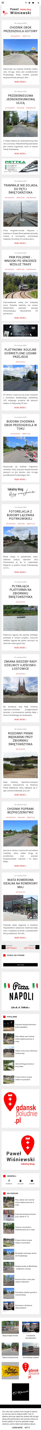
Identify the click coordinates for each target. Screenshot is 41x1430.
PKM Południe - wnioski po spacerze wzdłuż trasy (20, 261)
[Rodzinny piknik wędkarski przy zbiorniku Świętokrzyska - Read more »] (20, 777)
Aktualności (15, 36)
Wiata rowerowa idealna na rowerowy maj (20, 883)
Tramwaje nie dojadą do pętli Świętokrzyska (20, 189)
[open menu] (3, 2)
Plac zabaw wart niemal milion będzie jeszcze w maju (24, 1039)
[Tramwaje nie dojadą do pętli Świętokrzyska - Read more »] (20, 226)
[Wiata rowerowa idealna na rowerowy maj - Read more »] (20, 920)
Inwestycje (26, 36)
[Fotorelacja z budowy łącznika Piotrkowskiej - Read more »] (20, 552)
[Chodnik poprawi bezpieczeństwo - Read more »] (20, 846)
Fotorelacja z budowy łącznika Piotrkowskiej (20, 515)
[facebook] (25, 2)
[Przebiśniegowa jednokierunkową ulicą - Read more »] (20, 136)
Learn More (17, 1428)
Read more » (20, 82)
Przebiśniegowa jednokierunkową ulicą (20, 99)
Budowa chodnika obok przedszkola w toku (20, 425)
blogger (20, 1184)
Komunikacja (31, 108)
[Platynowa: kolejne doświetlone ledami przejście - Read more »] (20, 390)
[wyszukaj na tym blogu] (38, 2)
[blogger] (28, 2)
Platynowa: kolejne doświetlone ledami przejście (20, 353)
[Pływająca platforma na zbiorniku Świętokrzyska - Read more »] (20, 630)
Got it (27, 1428)
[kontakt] (32, 2)
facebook (9, 1184)
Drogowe (20, 108)
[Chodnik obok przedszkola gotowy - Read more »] (20, 64)
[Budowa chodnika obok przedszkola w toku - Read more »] (20, 462)
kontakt (32, 1184)
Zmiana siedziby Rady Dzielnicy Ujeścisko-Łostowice (20, 665)
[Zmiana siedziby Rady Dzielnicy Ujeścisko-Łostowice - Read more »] (20, 702)
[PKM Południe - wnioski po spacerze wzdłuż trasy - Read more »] (20, 298)
